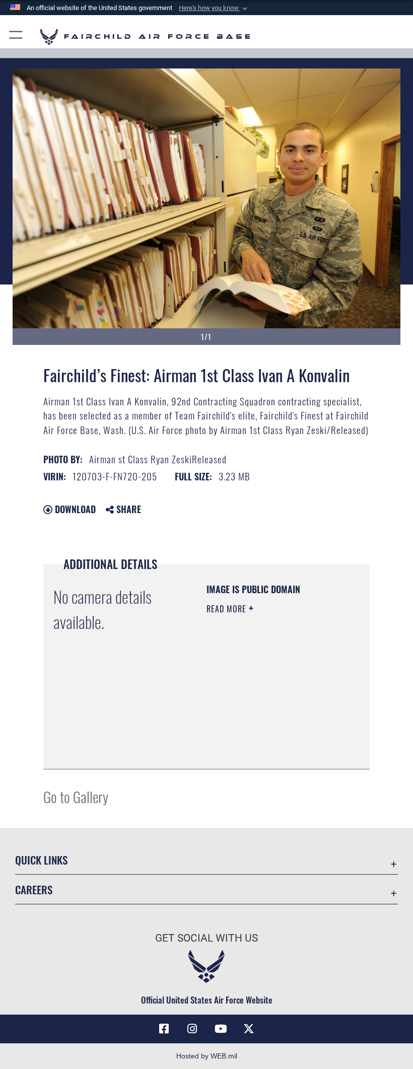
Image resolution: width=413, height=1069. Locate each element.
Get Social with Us (206, 938)
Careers (33, 889)
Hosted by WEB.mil (206, 1056)
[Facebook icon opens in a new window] (164, 1028)
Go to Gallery (75, 796)
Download (74, 509)
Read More (227, 609)
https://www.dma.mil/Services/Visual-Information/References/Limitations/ (267, 736)
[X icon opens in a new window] (248, 1028)
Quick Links (41, 860)
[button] (214, 8)
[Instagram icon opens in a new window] (192, 1028)
